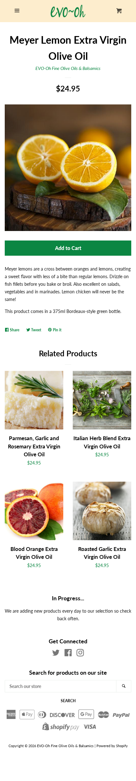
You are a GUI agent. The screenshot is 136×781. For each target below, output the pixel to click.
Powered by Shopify (112, 746)
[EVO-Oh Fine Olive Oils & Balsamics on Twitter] (56, 654)
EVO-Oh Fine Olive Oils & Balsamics (68, 68)
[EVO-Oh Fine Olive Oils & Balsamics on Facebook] (68, 654)
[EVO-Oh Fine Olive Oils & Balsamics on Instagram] (80, 654)
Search (68, 700)
